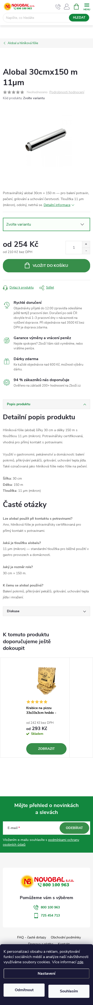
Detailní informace (57, 205)
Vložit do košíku (50, 265)
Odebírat (74, 828)
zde (80, 962)
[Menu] (86, 6)
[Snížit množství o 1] (86, 251)
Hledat (79, 18)
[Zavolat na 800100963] (58, 7)
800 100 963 (50, 907)
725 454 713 (50, 915)
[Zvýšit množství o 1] (86, 244)
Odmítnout (24, 990)
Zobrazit (46, 748)
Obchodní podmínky (66, 937)
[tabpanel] (46, 707)
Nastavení (46, 973)
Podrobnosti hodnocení (66, 92)
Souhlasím (69, 991)
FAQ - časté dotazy (31, 937)
